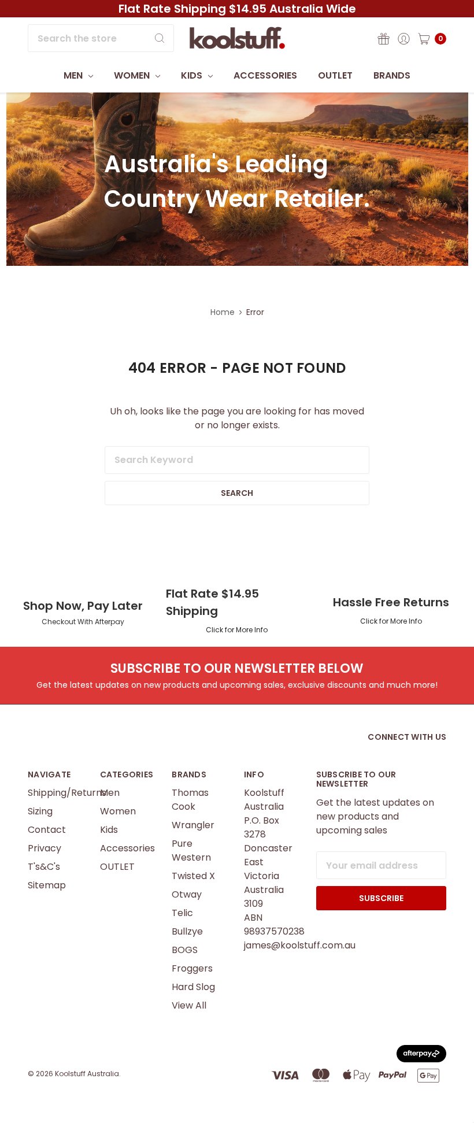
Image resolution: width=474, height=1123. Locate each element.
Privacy (44, 848)
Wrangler (193, 825)
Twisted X (193, 876)
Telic (182, 913)
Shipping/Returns (67, 792)
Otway (187, 894)
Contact (47, 829)
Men (74, 75)
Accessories (265, 75)
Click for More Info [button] (237, 630)
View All (189, 1005)
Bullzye (187, 931)
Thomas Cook (190, 799)
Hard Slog (193, 987)
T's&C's (44, 866)
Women (133, 75)
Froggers (192, 968)
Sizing (40, 811)
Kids (193, 75)
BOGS (185, 950)
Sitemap (47, 885)
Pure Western (191, 850)
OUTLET (335, 75)
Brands (391, 75)
